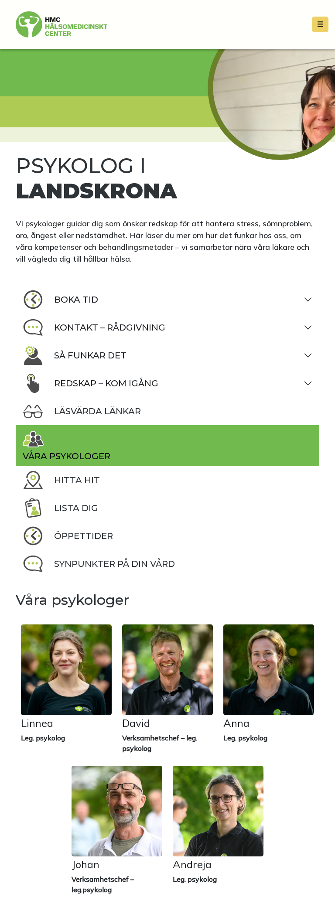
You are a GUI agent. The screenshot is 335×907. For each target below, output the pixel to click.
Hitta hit (77, 480)
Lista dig (76, 508)
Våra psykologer (66, 456)
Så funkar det (90, 355)
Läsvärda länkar (97, 411)
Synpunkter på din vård (114, 564)
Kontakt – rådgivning (109, 327)
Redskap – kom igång (106, 383)
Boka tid (76, 299)
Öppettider (83, 536)
